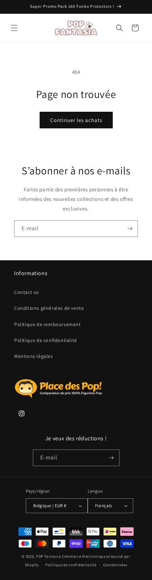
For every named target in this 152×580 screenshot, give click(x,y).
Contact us (26, 292)
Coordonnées (115, 564)
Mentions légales (33, 356)
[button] (14, 28)
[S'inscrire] (130, 228)
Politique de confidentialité (45, 340)
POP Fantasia (48, 556)
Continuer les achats (76, 120)
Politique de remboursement (47, 324)
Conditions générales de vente (49, 308)
